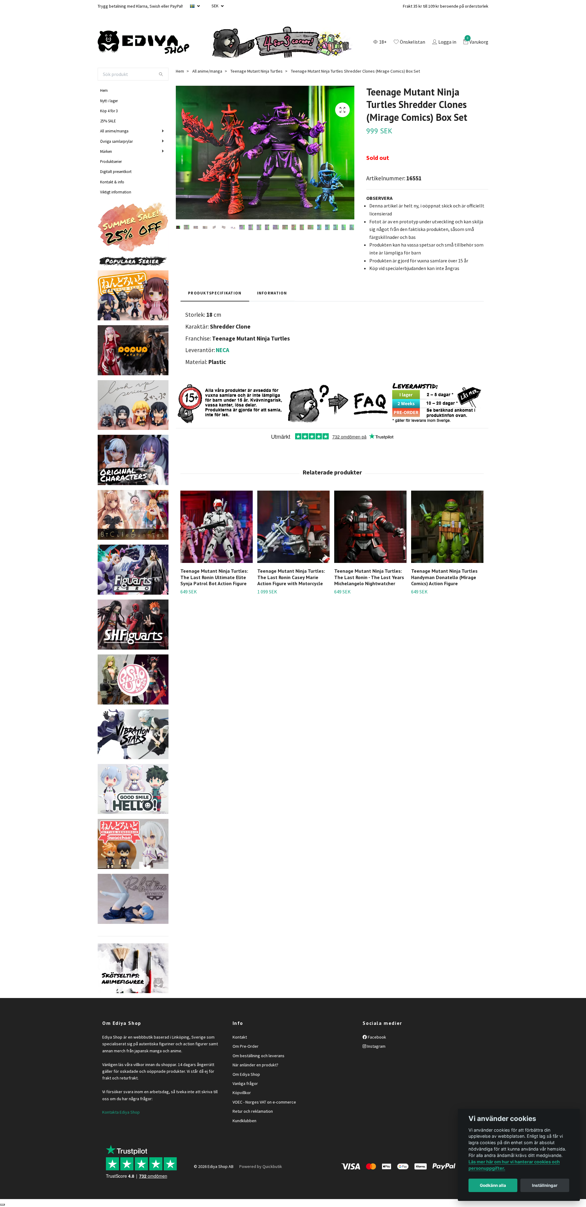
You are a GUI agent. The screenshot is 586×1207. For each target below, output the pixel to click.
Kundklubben (244, 1120)
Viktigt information (115, 191)
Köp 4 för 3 (109, 110)
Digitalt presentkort (116, 171)
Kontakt (240, 1037)
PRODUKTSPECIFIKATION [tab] (215, 292)
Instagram (375, 1046)
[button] (480, 536)
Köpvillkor (242, 1092)
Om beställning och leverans (258, 1055)
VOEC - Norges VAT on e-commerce (264, 1102)
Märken (106, 151)
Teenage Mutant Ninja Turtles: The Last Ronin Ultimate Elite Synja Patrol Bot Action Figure (214, 577)
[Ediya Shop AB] (143, 42)
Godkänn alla (493, 1185)
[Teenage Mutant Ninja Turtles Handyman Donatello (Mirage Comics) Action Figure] (447, 527)
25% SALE (108, 120)
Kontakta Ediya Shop (121, 1112)
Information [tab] (272, 292)
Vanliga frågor (245, 1083)
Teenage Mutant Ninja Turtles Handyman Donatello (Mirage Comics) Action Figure (444, 577)
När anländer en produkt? (255, 1065)
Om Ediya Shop (246, 1074)
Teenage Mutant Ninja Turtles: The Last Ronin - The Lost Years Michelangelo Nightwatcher (369, 577)
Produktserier (111, 161)
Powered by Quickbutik (260, 1166)
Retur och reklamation (253, 1111)
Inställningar (545, 1185)
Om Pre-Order (246, 1046)
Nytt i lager (109, 100)
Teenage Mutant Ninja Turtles (256, 71)
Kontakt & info (112, 181)
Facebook (376, 1037)
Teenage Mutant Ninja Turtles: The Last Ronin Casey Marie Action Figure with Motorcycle (291, 577)
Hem (104, 90)
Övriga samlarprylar (116, 141)
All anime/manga (114, 130)
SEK (215, 6)
